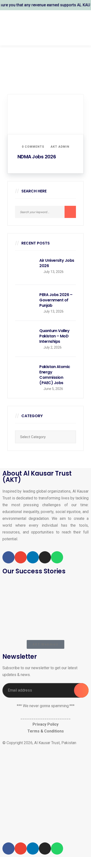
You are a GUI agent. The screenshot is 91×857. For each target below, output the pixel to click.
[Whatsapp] (57, 557)
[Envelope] (21, 557)
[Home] (45, 794)
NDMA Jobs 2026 (36, 156)
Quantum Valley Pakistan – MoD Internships (54, 336)
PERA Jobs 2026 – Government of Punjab (55, 300)
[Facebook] (8, 557)
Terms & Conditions (45, 731)
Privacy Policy (45, 724)
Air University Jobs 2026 (56, 263)
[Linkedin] (33, 557)
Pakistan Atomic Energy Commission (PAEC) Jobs (54, 375)
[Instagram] (45, 557)
